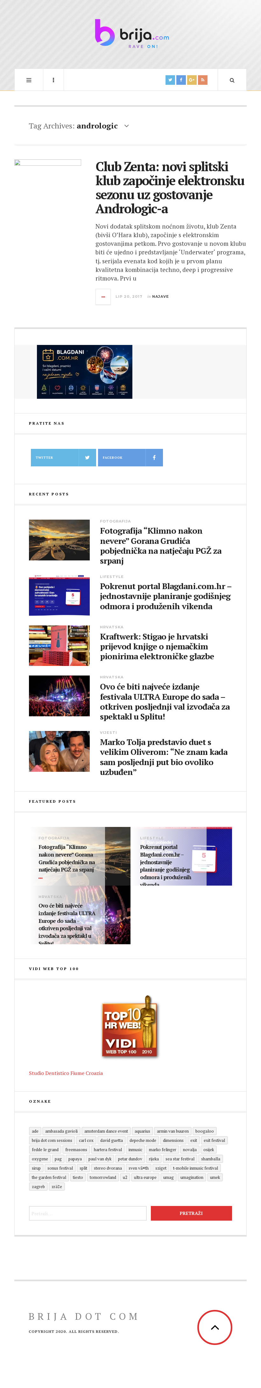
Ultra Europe (145, 1177)
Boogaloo (204, 1131)
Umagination (191, 1177)
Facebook (113, 458)
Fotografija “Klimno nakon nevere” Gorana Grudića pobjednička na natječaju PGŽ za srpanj (160, 546)
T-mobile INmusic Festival (195, 1168)
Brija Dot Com (84, 1316)
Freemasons (76, 1149)
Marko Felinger (162, 1149)
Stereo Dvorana (108, 1168)
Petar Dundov (130, 1159)
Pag (58, 1159)
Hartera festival (108, 1149)
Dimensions (173, 1140)
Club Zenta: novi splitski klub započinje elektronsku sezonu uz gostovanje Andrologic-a (169, 187)
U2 (125, 1177)
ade (35, 1131)
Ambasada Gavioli (61, 1131)
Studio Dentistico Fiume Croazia (66, 1073)
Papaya (75, 1159)
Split (83, 1168)
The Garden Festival (49, 1177)
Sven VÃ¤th (139, 1168)
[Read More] (42, 878)
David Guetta (111, 1140)
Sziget (160, 1168)
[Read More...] (103, 296)
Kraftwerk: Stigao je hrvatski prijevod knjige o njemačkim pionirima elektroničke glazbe (157, 646)
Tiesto (78, 1177)
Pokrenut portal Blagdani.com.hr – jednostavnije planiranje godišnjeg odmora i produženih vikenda (165, 596)
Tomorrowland (103, 1177)
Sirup (36, 1168)
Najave (160, 296)
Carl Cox (86, 1140)
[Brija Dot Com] (130, 33)
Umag (168, 1177)
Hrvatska (111, 627)
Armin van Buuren (173, 1131)
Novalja (190, 1149)
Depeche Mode (143, 1140)
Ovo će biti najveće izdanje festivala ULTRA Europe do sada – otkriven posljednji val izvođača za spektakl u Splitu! (164, 701)
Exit (193, 1140)
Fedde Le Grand (45, 1149)
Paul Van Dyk (99, 1159)
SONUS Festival (60, 1168)
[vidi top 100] (130, 1027)
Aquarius (142, 1131)
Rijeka (154, 1159)
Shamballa (210, 1159)
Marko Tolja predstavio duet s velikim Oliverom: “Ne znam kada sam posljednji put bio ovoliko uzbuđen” (163, 757)
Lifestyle (112, 576)
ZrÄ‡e (57, 1186)
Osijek (208, 1149)
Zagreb (38, 1186)
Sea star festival (180, 1159)
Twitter (44, 458)
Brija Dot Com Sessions (52, 1140)
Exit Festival (214, 1140)
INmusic (135, 1149)
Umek (215, 1177)
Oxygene (40, 1159)
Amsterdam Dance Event (106, 1131)
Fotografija (115, 521)
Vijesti (108, 732)
